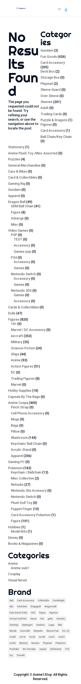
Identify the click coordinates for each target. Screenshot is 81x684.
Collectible (43, 600)
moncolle (25, 631)
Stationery (16, 147)
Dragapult (36, 606)
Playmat (46, 84)
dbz (12, 606)
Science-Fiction (23, 348)
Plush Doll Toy (21, 503)
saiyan (42, 649)
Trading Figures (23, 378)
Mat (60, 625)
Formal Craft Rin (18, 618)
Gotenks (61, 618)
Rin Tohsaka (29, 649)
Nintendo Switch (23, 274)
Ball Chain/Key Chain (56, 137)
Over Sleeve (49, 96)
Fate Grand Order (18, 612)
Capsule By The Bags (24, 397)
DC (13, 372)
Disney (13, 538)
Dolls (11, 313)
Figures (46, 124)
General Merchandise (24, 165)
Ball (11, 600)
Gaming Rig (16, 184)
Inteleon (40, 625)
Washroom (19, 438)
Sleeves (46, 102)
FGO (33, 612)
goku (50, 618)
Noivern (35, 643)
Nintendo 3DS (21, 290)
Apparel (14, 196)
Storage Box (50, 77)
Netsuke (17, 484)
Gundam (46, 50)
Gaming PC (16, 462)
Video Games (18, 230)
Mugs (15, 419)
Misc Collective (22, 478)
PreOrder (14, 649)
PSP (14, 235)
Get (42, 618)
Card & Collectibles (22, 177)
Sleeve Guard (50, 90)
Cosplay (14, 574)
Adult (44, 108)
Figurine (53, 612)
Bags (14, 425)
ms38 (42, 637)
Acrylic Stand (21, 450)
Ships (15, 354)
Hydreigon (27, 625)
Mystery (23, 643)
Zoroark (21, 655)
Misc (14, 224)
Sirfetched (55, 649)
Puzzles (14, 159)
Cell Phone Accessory (27, 413)
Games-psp (22, 251)
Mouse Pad (52, 631)
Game (33, 618)
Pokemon (15, 468)
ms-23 (65, 631)
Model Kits (19, 531)
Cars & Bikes (17, 171)
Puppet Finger (21, 509)
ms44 (13, 643)
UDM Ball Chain (22, 206)
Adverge (17, 218)
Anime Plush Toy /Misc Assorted (32, 153)
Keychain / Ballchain (26, 472)
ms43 (62, 637)
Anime (16, 360)
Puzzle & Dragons (53, 120)
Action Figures (22, 366)
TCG (67, 649)
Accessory (22, 245)
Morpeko (38, 631)
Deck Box (47, 71)
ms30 (32, 637)
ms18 (22, 637)
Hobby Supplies (19, 390)
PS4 (14, 257)
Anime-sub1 (20, 568)
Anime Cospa (18, 403)
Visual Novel (17, 580)
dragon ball (50, 606)
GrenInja (14, 625)
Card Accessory (52, 63)
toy (11, 655)
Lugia (51, 625)
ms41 (52, 637)
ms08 (13, 637)
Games (19, 268)
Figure (16, 212)
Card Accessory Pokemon (31, 515)
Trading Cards (51, 114)
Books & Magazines (23, 544)
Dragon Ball (16, 202)
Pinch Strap (20, 407)
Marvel (16, 384)
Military (16, 342)
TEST (18, 239)
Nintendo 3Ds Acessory (29, 490)
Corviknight (58, 600)
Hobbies (14, 527)
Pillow (15, 431)
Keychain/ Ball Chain (26, 444)
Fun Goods (48, 57)
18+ (14, 324)
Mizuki (13, 631)
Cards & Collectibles (23, 307)
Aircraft (17, 336)
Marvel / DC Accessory (28, 330)
